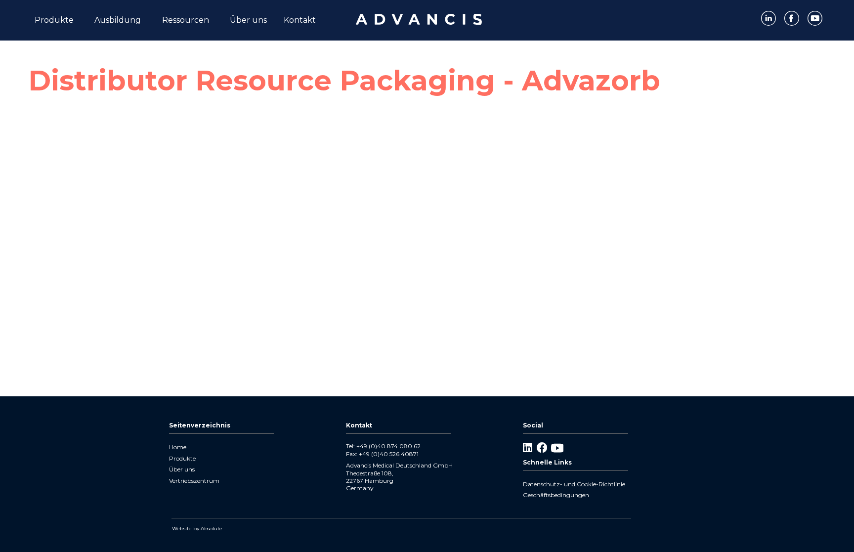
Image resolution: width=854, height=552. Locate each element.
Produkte (182, 458)
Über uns (182, 469)
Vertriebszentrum (194, 480)
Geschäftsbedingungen (556, 495)
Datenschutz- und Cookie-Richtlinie (574, 484)
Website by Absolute (197, 528)
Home (177, 447)
